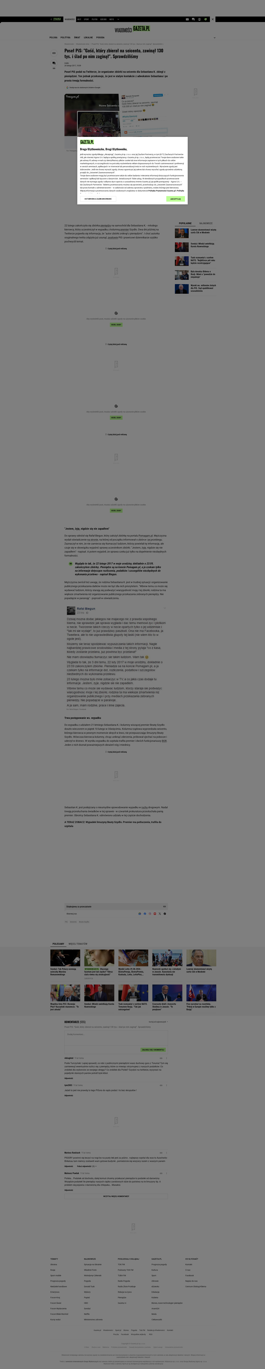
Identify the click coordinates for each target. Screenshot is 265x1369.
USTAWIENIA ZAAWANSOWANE (98, 199)
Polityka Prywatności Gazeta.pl (162, 191)
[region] (132, 170)
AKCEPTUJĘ (175, 199)
